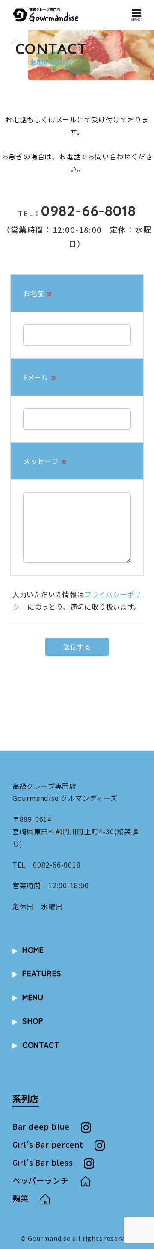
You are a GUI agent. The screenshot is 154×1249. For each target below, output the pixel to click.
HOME (33, 949)
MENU (33, 996)
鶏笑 (20, 1198)
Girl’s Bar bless (42, 1162)
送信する (77, 646)
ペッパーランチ (40, 1180)
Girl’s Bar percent (47, 1144)
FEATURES (42, 972)
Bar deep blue (41, 1126)
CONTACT (41, 1044)
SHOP (33, 1020)
